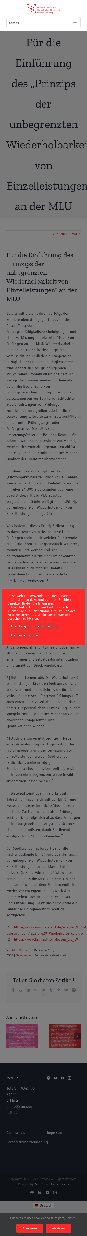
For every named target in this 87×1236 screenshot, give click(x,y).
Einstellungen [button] (20, 627)
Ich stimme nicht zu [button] (24, 635)
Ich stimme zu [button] (46, 627)
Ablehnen (58, 1228)
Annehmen (30, 1228)
